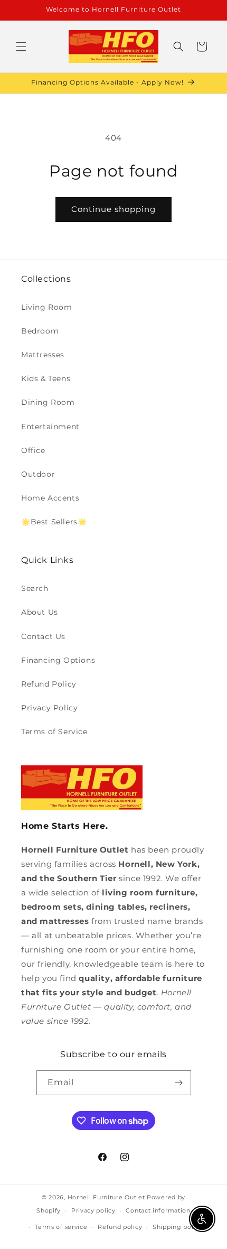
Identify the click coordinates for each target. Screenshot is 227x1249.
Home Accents (50, 498)
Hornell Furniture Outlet (106, 1197)
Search (35, 588)
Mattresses (42, 354)
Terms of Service (54, 731)
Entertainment (50, 426)
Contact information (158, 1210)
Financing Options (58, 660)
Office (33, 450)
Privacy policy (93, 1210)
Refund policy (120, 1227)
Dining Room (48, 402)
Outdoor (38, 474)
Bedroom (40, 331)
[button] (21, 46)
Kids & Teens (45, 378)
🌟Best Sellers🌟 (54, 521)
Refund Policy (49, 684)
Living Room (46, 307)
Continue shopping (113, 209)
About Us (39, 612)
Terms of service (61, 1227)
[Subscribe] (179, 1082)
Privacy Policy (49, 708)
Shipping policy (178, 1227)
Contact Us (43, 636)
